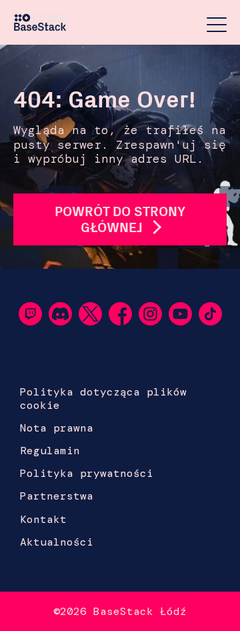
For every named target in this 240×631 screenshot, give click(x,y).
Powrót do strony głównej (120, 219)
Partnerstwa (56, 496)
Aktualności (56, 542)
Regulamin (50, 451)
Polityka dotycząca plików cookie (103, 398)
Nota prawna (56, 428)
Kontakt (43, 519)
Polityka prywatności (86, 473)
